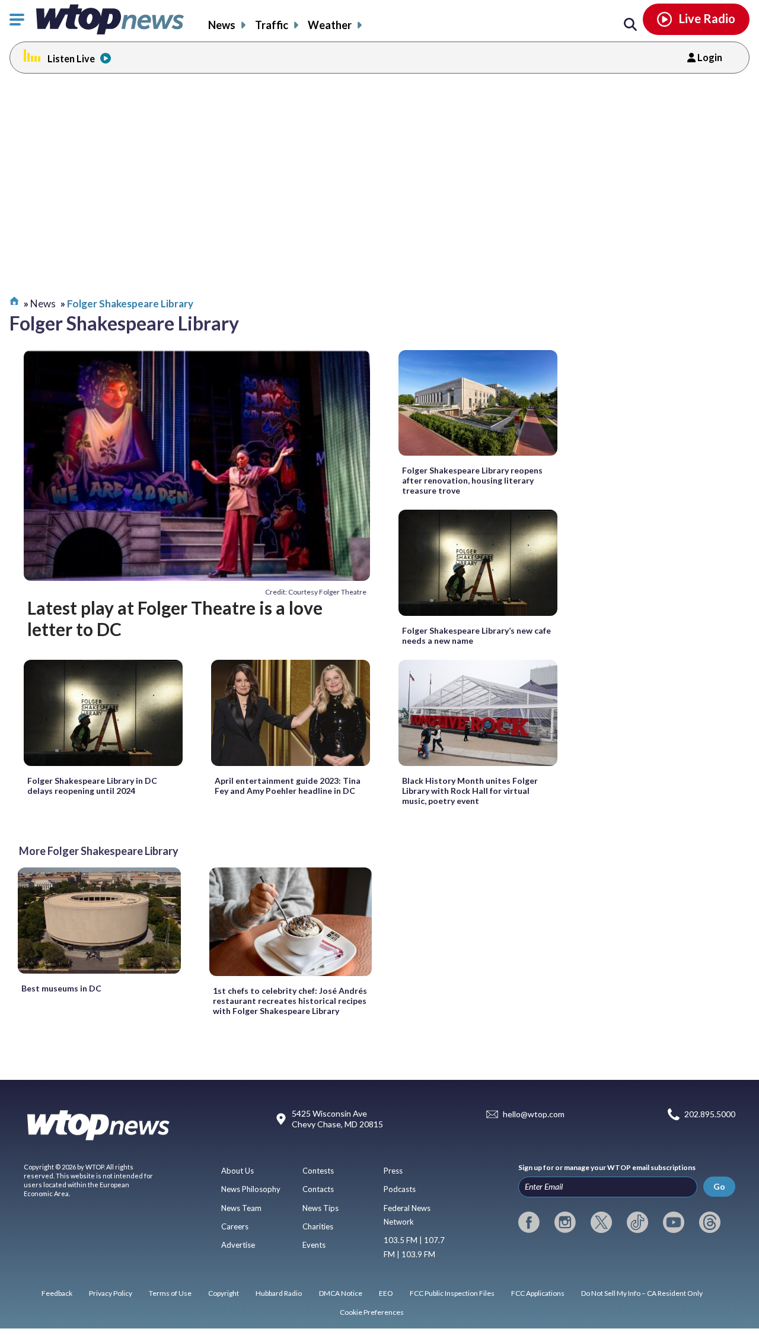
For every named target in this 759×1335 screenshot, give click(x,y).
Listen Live (71, 58)
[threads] (709, 1222)
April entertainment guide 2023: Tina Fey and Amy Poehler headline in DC (288, 785)
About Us (237, 1170)
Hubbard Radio (279, 1293)
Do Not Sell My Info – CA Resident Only (642, 1293)
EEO (386, 1293)
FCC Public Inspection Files (452, 1293)
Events (314, 1245)
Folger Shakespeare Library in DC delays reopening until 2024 (92, 785)
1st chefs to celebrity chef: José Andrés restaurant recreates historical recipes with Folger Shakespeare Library (290, 1001)
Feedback (57, 1293)
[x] (601, 1222)
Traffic (271, 24)
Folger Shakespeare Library (130, 303)
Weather (330, 24)
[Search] (630, 25)
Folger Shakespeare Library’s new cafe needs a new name (476, 635)
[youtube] (673, 1222)
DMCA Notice (340, 1293)
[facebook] (529, 1222)
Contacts (318, 1189)
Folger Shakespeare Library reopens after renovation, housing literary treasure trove (472, 480)
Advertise (238, 1245)
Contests (318, 1170)
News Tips (320, 1208)
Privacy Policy (110, 1293)
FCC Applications (538, 1293)
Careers (234, 1226)
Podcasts (400, 1189)
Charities (317, 1226)
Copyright (223, 1293)
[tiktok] (637, 1222)
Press (393, 1170)
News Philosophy (250, 1189)
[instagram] (565, 1222)
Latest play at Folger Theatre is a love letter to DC (175, 618)
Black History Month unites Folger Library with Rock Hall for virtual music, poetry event (470, 790)
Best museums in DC (61, 988)
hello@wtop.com (534, 1115)
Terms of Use (170, 1293)
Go (719, 1186)
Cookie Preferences (372, 1312)
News (221, 24)
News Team (241, 1208)
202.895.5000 (709, 1115)
